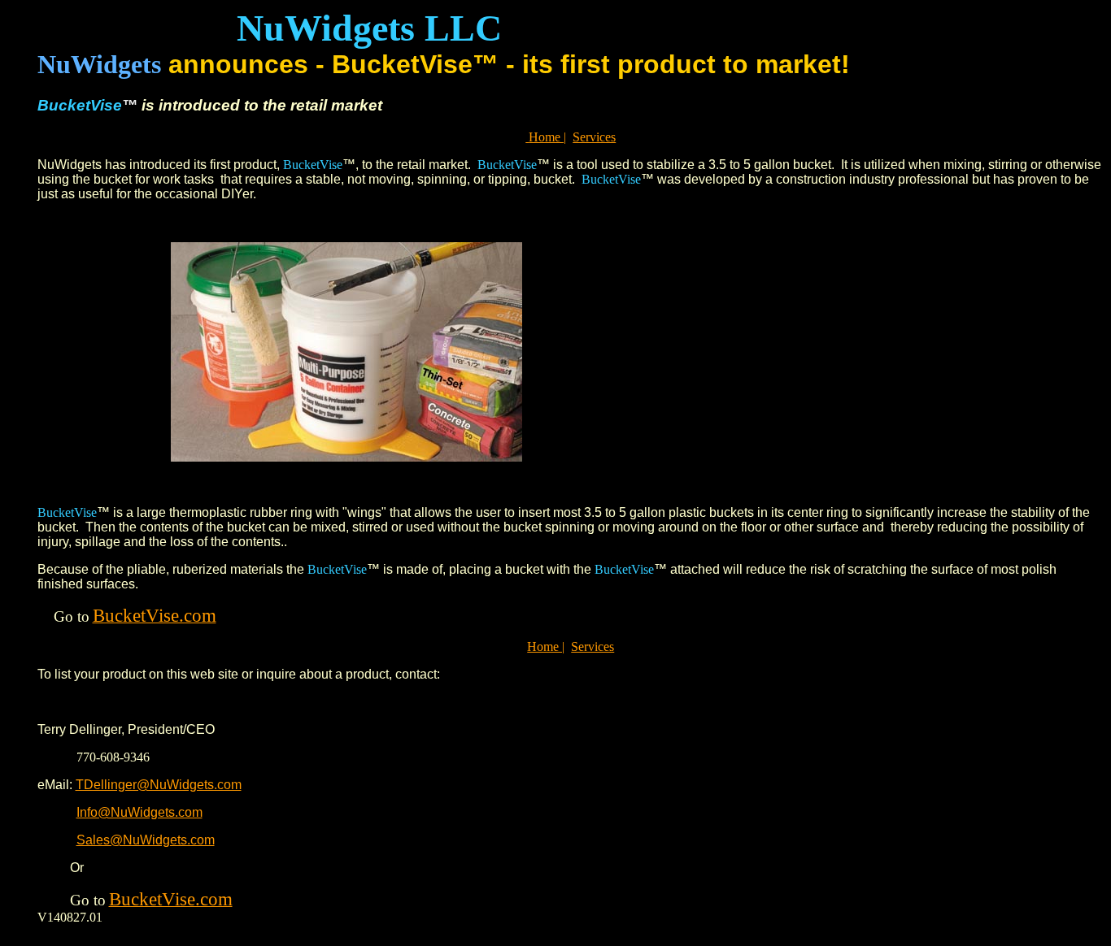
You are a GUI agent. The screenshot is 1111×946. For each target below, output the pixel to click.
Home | (547, 137)
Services (594, 137)
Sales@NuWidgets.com (145, 840)
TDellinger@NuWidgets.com (159, 785)
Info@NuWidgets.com (139, 812)
